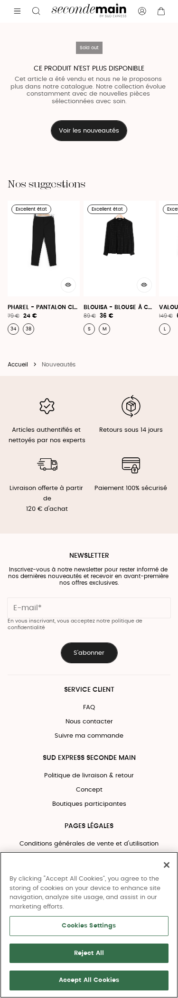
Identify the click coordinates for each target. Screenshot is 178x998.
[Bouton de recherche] (36, 11)
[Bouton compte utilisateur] (141, 11)
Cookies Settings (89, 926)
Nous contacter (89, 722)
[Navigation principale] (17, 11)
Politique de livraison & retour (89, 776)
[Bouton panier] (160, 11)
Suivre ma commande (89, 736)
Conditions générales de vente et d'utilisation (89, 844)
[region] (89, 925)
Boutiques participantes (89, 804)
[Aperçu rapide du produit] (68, 285)
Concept (89, 790)
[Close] (166, 865)
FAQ (89, 707)
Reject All (89, 953)
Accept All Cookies (89, 980)
